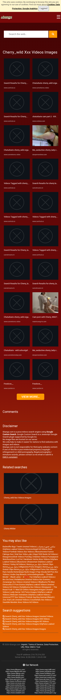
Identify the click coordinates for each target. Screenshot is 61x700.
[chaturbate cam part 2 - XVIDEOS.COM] (45, 112)
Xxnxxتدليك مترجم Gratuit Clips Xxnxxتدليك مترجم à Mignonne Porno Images (28, 565)
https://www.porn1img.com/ (45, 685)
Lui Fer (19, 559)
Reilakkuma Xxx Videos (30, 587)
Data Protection (51, 644)
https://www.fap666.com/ (15, 677)
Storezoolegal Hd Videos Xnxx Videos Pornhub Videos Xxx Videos (27, 550)
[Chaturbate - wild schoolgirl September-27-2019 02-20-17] (17, 346)
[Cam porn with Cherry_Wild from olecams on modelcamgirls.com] (45, 312)
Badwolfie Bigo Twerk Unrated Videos (19, 546)
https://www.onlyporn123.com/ (45, 683)
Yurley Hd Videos (17, 564)
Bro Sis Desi (8, 579)
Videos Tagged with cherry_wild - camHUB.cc (23, 183)
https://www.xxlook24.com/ (16, 693)
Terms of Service (35, 644)
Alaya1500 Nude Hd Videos (45, 554)
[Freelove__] (17, 379)
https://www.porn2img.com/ (45, 687)
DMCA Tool (35, 647)
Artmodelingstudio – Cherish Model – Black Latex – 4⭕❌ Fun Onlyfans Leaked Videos (28, 575)
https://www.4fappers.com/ (15, 670)
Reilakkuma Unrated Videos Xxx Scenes (32, 579)
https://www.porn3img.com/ (45, 689)
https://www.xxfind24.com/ (16, 691)
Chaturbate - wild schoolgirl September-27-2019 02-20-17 (29, 350)
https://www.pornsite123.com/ (15, 679)
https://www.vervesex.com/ (15, 683)
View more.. (30, 396)
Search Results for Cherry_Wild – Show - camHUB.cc (26, 83)
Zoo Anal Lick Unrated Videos (16, 599)
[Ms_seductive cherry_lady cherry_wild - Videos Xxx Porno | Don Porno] (45, 346)
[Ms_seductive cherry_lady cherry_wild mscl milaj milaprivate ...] (45, 145)
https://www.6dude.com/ (15, 675)
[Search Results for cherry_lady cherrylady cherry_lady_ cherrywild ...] (45, 279)
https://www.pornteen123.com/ (45, 679)
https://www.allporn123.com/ (45, 681)
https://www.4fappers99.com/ (15, 671)
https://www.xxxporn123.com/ (15, 689)
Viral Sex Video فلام (23, 554)
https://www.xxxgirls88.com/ (45, 670)
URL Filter (25, 647)
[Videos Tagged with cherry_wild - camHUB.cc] (17, 179)
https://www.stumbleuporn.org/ (45, 693)
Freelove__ (8, 383)
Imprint (24, 644)
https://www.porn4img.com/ (45, 691)
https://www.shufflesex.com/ (16, 681)
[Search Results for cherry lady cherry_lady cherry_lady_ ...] (45, 179)
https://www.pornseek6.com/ (45, 677)
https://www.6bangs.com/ (16, 673)
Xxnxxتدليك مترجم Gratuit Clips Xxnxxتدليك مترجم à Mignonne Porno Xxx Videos (30, 568)
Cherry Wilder (10, 528)
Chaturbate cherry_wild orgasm (17, 150)
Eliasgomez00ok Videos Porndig (17, 556)
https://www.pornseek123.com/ (45, 675)
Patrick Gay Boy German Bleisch (40, 597)
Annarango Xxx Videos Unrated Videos (20, 582)
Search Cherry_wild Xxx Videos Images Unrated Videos (29, 616)
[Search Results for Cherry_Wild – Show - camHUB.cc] (17, 78)
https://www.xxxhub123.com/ (16, 687)
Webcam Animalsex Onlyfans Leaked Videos (29, 594)
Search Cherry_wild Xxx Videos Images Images (25, 629)
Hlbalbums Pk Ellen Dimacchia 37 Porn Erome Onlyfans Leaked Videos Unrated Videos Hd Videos (29, 584)
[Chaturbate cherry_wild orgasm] (17, 145)
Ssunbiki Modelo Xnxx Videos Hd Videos (20, 602)
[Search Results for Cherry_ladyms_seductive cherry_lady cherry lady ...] (17, 245)
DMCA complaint (10, 457)
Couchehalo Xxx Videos (40, 599)
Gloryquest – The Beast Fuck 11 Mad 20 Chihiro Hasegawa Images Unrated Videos (30, 589)
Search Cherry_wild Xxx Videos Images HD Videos (27, 621)
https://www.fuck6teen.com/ (45, 673)
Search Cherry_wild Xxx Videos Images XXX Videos (27, 619)
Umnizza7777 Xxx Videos (14, 597)
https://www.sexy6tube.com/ (45, 671)
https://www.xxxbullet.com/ (15, 685)
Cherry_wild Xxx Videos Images (17, 497)
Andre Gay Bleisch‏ (18, 574)
